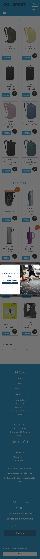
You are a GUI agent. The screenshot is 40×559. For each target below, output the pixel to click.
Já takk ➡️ (10, 282)
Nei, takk (10, 285)
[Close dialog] (38, 265)
